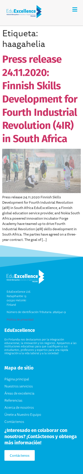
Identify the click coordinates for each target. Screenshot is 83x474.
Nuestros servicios (18, 386)
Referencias (13, 400)
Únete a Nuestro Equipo (22, 414)
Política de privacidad (20, 319)
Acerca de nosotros (19, 407)
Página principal (16, 379)
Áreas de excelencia (19, 393)
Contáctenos (14, 421)
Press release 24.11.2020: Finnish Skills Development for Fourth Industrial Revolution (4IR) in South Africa (39, 99)
